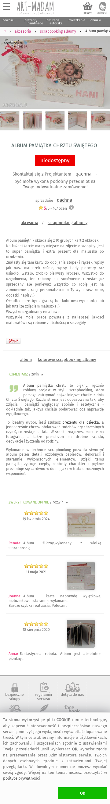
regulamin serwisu (43, 696)
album (26, 359)
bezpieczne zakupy (14, 696)
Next (100, 70)
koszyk (87, 13)
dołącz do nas (72, 694)
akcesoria (29, 222)
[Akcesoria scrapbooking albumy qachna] (81, 536)
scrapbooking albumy (67, 222)
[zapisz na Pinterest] (13, 341)
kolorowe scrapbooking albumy (67, 359)
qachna (83, 174)
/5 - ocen (55, 208)
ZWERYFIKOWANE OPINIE (39, 502)
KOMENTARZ (26, 374)
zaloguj (102, 13)
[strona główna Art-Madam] (36, 8)
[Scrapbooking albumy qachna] (81, 589)
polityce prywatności (21, 778)
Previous (10, 70)
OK (82, 793)
